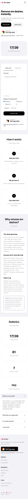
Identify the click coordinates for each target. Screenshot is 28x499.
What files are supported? (10, 415)
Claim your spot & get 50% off (8, 35)
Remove (7, 101)
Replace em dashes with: (10, 99)
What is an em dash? (9, 396)
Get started (6, 24)
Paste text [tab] (8, 68)
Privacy (7, 494)
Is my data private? (8, 421)
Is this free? (6, 427)
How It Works (4, 462)
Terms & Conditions (6, 483)
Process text (14, 113)
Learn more (17, 24)
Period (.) (8, 104)
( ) (17, 104)
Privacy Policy (4, 485)
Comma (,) (19, 101)
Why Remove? (5, 470)
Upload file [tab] (18, 68)
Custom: (6, 108)
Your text (6, 73)
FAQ (2, 475)
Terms (2, 494)
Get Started (4, 460)
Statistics (3, 473)
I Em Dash (5, 2)
